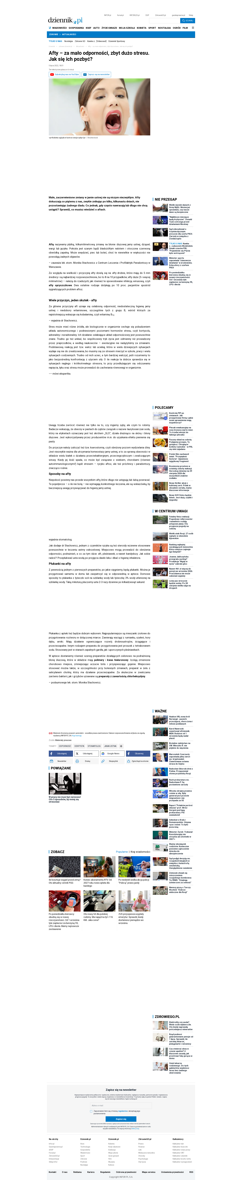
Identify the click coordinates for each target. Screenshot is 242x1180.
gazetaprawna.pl (178, 15)
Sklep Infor (53, 1162)
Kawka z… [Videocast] (96, 41)
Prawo (141, 1144)
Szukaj (189, 20)
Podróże (83, 1162)
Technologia (85, 1147)
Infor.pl (51, 1144)
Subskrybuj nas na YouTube (67, 74)
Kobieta (111, 1144)
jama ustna (110, 746)
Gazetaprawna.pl (56, 1147)
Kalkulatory (178, 1139)
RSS (191, 1172)
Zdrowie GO (80, 41)
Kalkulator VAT (178, 1153)
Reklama (77, 1172)
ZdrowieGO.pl (160, 15)
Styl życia (142, 1162)
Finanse (141, 1147)
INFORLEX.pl (135, 15)
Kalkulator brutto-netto (182, 1159)
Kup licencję (76, 736)
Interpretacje (54, 1159)
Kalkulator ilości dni (180, 1147)
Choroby (141, 1156)
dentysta (79, 746)
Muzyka (111, 1162)
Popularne (122, 851)
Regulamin (105, 1172)
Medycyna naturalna (146, 1153)
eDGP (51, 1150)
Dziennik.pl (85, 1139)
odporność (65, 746)
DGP (147, 15)
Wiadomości (85, 1153)
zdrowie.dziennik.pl (65, 46)
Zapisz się (121, 1119)
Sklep (191, 15)
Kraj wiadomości (140, 851)
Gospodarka (85, 1150)
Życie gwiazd (113, 1156)
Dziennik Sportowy (116, 41)
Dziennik (52, 46)
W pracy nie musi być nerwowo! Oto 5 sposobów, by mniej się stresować (65, 799)
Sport (82, 1156)
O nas (64, 1172)
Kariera (90, 1172)
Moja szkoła (113, 1153)
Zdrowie (53, 34)
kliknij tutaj (135, 1129)
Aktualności (69, 34)
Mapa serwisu (148, 1172)
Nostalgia (68, 41)
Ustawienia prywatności (172, 1172)
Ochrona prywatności (126, 1172)
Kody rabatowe (114, 1147)
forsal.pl (120, 15)
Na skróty (53, 1139)
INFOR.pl (107, 15)
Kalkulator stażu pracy (181, 1150)
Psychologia (143, 1159)
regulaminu (123, 1111)
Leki (140, 1150)
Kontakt (52, 1172)
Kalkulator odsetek (180, 1156)
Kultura (111, 1165)
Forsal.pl (52, 1153)
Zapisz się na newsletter (99, 74)
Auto (82, 1144)
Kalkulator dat (178, 1144)
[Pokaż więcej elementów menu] (193, 28)
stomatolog (94, 746)
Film (110, 1159)
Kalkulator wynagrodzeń (182, 1162)
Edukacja (112, 1150)
